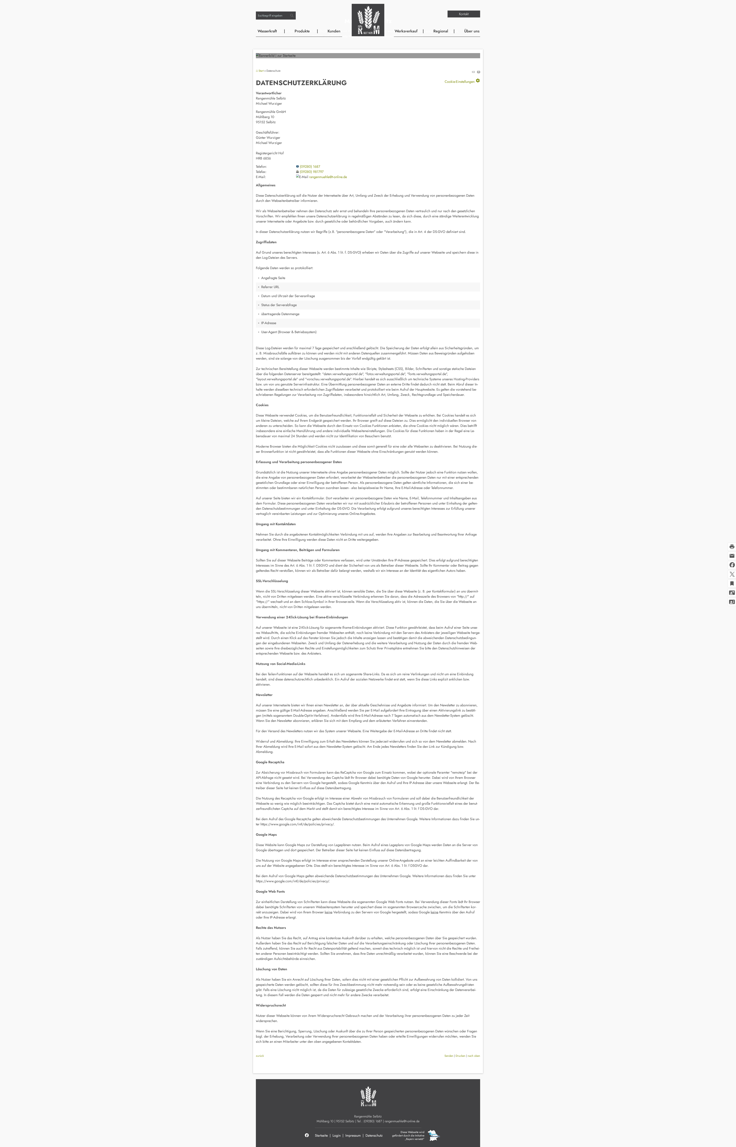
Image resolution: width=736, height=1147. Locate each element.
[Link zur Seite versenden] (473, 72)
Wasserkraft (267, 31)
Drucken (460, 1056)
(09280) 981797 (312, 171)
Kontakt (464, 14)
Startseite (321, 1135)
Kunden (334, 31)
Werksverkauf (406, 31)
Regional (440, 31)
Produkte (302, 31)
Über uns (471, 31)
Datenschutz (374, 1135)
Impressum (353, 1135)
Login (337, 1135)
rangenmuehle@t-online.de (328, 176)
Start (261, 71)
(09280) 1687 (310, 166)
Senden (448, 1056)
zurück (260, 1056)
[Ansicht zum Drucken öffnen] (478, 72)
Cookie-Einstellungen (462, 81)
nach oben (474, 1056)
